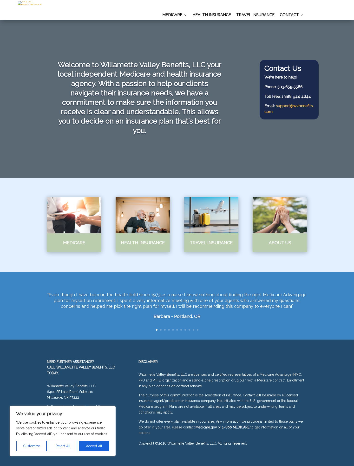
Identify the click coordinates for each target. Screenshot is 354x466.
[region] (63, 431)
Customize (31, 446)
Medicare (172, 15)
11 (197, 330)
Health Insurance (211, 15)
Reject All (63, 446)
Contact (289, 15)
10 (193, 330)
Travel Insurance (255, 15)
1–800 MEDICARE (235, 427)
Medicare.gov (206, 427)
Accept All (94, 446)
